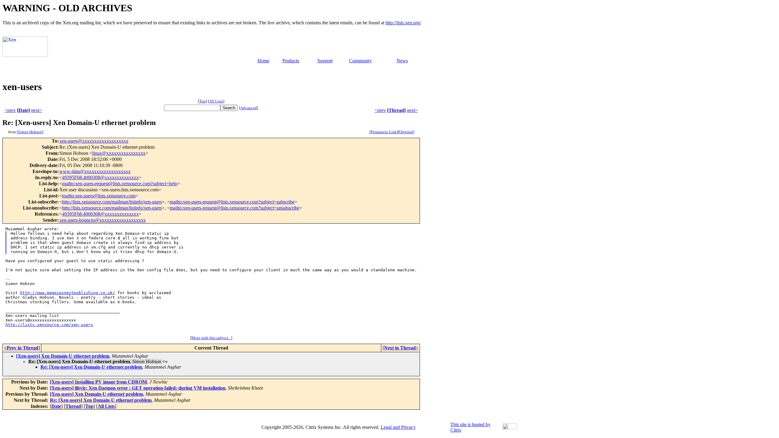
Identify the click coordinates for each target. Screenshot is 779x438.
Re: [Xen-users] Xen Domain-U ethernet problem (91, 367)
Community (360, 60)
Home (263, 60)
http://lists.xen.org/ (403, 22)
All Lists (216, 101)
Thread (396, 110)
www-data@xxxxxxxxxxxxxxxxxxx (95, 171)
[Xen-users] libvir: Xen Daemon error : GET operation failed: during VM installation (137, 388)
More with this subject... (211, 337)
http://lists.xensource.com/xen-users (49, 324)
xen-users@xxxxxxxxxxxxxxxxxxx (93, 141)
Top (202, 101)
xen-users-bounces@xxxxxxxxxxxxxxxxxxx (102, 220)
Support (325, 60)
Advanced (248, 108)
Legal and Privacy (398, 427)
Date (23, 110)
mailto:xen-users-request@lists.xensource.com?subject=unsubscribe (234, 207)
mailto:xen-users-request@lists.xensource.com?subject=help (119, 183)
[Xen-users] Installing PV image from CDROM (98, 381)
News (402, 60)
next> (36, 110)
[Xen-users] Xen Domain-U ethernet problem (62, 356)
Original (406, 132)
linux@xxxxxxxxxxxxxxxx (118, 153)
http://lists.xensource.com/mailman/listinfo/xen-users (112, 201)
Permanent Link (384, 132)
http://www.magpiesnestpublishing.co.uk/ (67, 292)
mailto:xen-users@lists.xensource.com (98, 195)
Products (290, 60)
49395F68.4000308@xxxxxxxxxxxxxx (100, 177)
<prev (10, 110)
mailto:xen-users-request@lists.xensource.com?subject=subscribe (232, 201)
